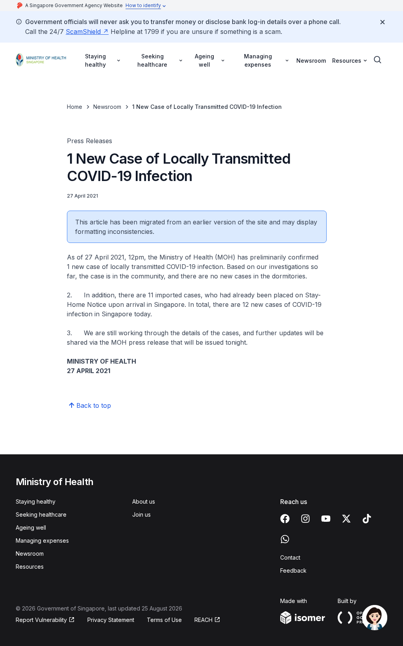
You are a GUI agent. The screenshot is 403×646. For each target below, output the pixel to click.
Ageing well (31, 527)
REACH (203, 619)
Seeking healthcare (41, 514)
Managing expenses (42, 540)
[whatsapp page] (285, 539)
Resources (30, 566)
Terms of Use (164, 619)
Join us (141, 514)
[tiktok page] (367, 518)
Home (74, 106)
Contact (290, 557)
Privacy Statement (110, 619)
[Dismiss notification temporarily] (382, 22)
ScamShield (83, 31)
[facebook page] (285, 518)
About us (143, 501)
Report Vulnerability (41, 619)
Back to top (93, 405)
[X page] (346, 518)
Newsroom (311, 60)
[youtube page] (326, 518)
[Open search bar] (377, 59)
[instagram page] (305, 518)
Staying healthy (35, 501)
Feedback (293, 570)
